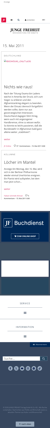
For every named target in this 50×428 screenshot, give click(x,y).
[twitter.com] (16, 368)
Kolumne (10, 154)
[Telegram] (34, 368)
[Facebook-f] (10, 368)
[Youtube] (22, 368)
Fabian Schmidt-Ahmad (13, 196)
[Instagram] (28, 368)
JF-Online (7, 146)
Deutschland (12, 55)
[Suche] (43, 358)
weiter (7, 139)
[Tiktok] (39, 368)
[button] (11, 20)
